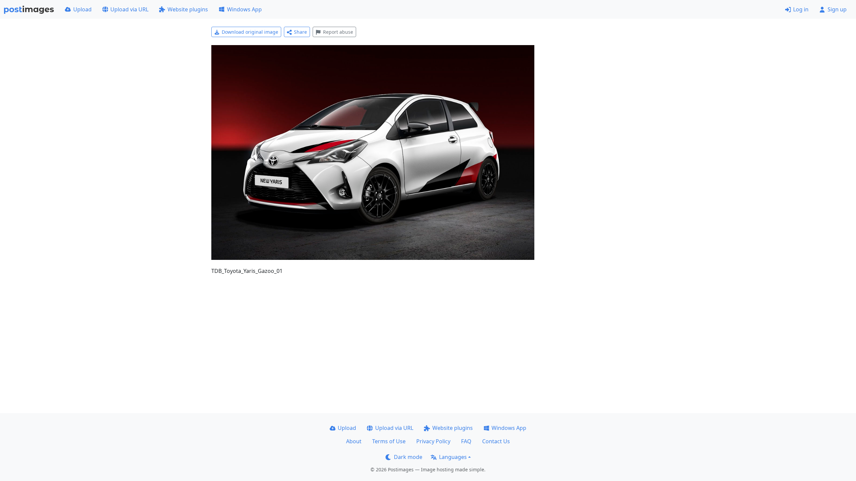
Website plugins (188, 9)
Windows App (244, 9)
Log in (801, 9)
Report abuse (338, 32)
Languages (453, 457)
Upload (82, 9)
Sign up (837, 9)
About (353, 441)
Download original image (250, 32)
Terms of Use (389, 441)
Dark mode (408, 457)
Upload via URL (129, 9)
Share (300, 32)
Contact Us (496, 441)
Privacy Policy (433, 441)
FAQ (466, 441)
